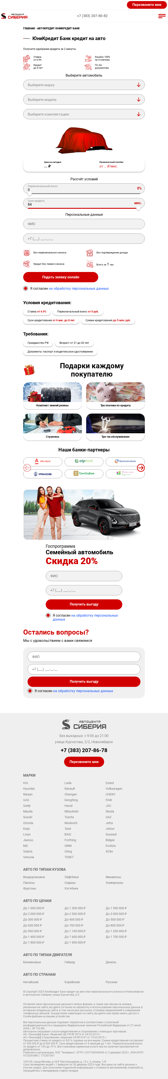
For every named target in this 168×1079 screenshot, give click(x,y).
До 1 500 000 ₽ (116, 908)
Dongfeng (71, 800)
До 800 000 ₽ (115, 925)
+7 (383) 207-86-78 (84, 750)
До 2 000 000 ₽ (33, 914)
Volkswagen (114, 788)
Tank (68, 828)
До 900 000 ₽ (32, 931)
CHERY (110, 794)
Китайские (30, 982)
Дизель (111, 962)
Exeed (110, 783)
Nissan (28, 794)
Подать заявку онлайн (60, 277)
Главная (29, 28)
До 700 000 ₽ (74, 925)
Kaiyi (26, 828)
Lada (68, 783)
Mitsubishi (72, 811)
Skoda (110, 811)
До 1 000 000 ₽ (33, 908)
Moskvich (71, 823)
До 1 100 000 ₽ (75, 931)
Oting (68, 851)
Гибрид (70, 962)
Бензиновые (32, 962)
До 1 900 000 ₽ (75, 942)
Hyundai (29, 788)
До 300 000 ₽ (32, 919)
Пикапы (29, 882)
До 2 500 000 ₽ (75, 914)
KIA (25, 783)
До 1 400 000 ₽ (33, 937)
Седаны (70, 882)
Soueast (111, 834)
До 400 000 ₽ (74, 919)
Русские (111, 982)
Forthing (70, 840)
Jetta (109, 823)
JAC (108, 805)
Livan (27, 834)
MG (25, 845)
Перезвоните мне (146, 5)
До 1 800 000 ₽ (33, 942)
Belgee (110, 840)
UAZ (108, 817)
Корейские (72, 982)
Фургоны (29, 888)
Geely (27, 805)
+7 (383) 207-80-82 (92, 16)
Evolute (111, 845)
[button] (141, 468)
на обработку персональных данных (79, 288)
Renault (70, 788)
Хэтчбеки (71, 888)
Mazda (28, 811)
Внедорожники (34, 877)
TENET (69, 857)
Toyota (69, 817)
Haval (68, 805)
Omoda (28, 823)
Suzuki (27, 817)
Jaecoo (28, 840)
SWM (68, 845)
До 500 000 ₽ (115, 919)
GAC (26, 800)
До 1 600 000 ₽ (75, 937)
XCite (109, 851)
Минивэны (113, 877)
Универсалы (114, 882)
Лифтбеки (72, 877)
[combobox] (84, 85)
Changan (71, 794)
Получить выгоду (84, 604)
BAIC (68, 834)
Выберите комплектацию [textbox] (48, 114)
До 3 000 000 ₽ (116, 914)
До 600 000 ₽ (32, 925)
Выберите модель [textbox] (42, 100)
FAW (109, 800)
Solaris (27, 851)
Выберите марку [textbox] (41, 85)
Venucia (28, 857)
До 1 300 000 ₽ (75, 908)
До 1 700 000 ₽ (116, 937)
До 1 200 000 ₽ (116, 931)
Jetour (110, 828)
